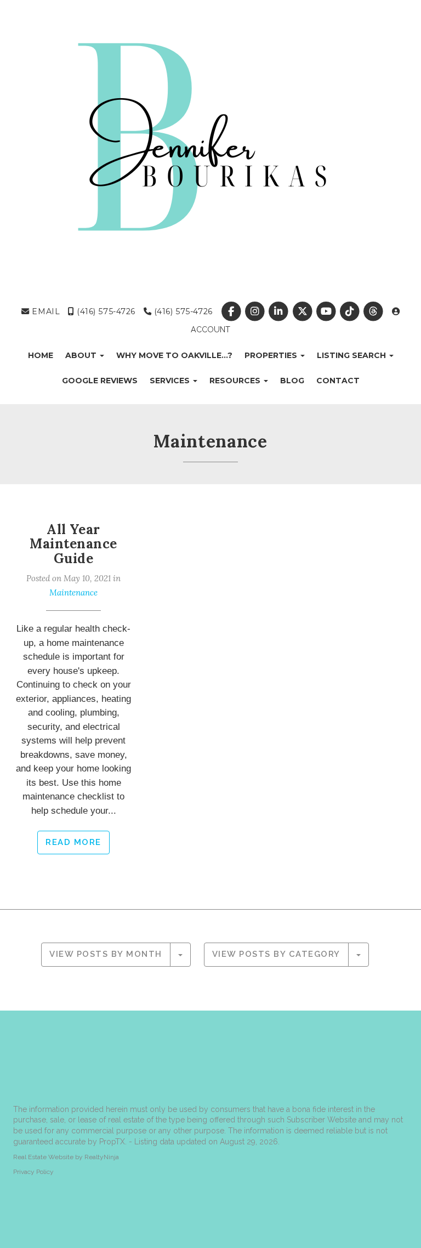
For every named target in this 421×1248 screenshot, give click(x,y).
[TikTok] (350, 311)
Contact (338, 380)
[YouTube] (327, 311)
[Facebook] (232, 311)
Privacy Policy (33, 1172)
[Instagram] (256, 311)
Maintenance (73, 592)
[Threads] (374, 311)
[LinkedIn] (280, 311)
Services (171, 380)
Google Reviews (100, 380)
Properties (271, 355)
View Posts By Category (276, 954)
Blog (292, 380)
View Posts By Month (105, 954)
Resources (236, 380)
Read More (73, 842)
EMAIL (45, 311)
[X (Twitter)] (303, 311)
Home (40, 355)
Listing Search (352, 355)
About (82, 355)
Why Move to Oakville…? (174, 355)
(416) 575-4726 (104, 311)
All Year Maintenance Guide (73, 544)
